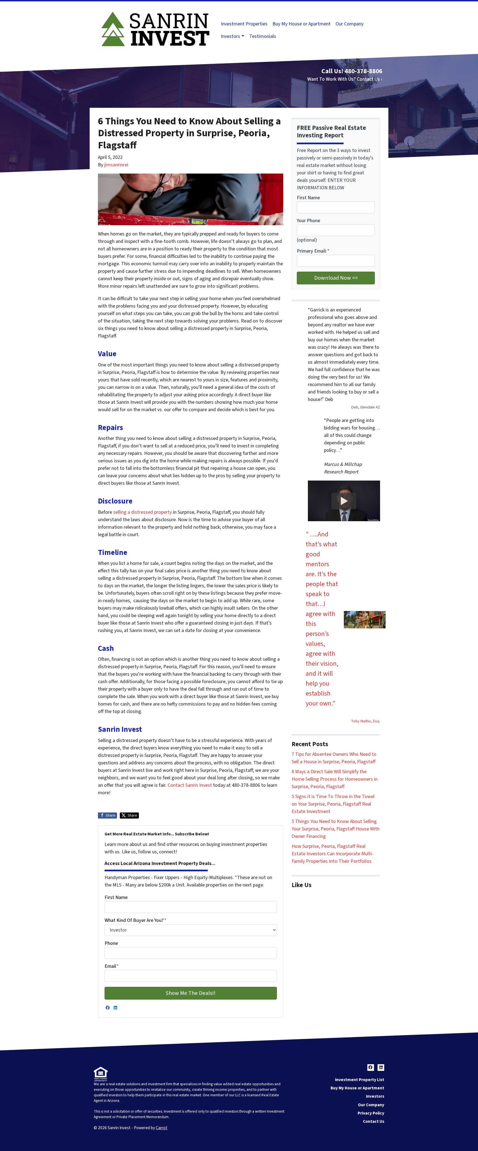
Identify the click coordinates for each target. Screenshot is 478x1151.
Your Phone (308, 220)
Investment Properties (244, 23)
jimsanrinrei (116, 164)
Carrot (161, 1128)
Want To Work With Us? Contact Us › (344, 79)
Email (112, 966)
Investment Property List (359, 1080)
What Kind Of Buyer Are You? (136, 920)
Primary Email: (313, 251)
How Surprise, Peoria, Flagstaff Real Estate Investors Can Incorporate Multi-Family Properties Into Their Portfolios (332, 854)
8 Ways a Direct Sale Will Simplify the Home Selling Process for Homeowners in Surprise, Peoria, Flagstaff (335, 779)
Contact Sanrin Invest (190, 785)
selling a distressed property (142, 512)
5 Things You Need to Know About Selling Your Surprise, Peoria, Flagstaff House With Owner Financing (336, 829)
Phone (111, 943)
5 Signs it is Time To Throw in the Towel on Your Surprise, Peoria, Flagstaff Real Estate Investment (333, 804)
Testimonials (262, 36)
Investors (230, 36)
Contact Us (373, 1121)
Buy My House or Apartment (301, 23)
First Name (116, 897)
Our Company (349, 23)
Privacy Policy (371, 1113)
